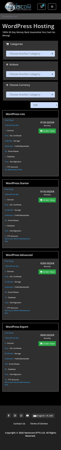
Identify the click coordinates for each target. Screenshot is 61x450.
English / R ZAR (44, 415)
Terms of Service (39, 423)
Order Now (48, 130)
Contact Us (19, 423)
